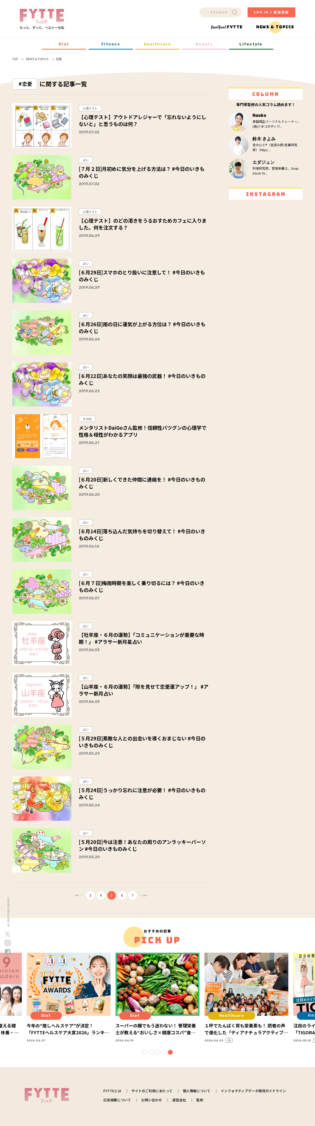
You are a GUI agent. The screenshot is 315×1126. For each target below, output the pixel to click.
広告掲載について (117, 1099)
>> (145, 895)
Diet (64, 44)
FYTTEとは (112, 1090)
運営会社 (179, 1099)
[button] (144, 1052)
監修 (199, 1099)
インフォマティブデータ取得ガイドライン (253, 1090)
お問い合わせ (151, 1099)
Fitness (110, 44)
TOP (15, 59)
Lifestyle (250, 44)
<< (77, 895)
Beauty (204, 44)
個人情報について (196, 1090)
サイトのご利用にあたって (152, 1090)
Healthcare (157, 44)
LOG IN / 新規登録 (271, 12)
